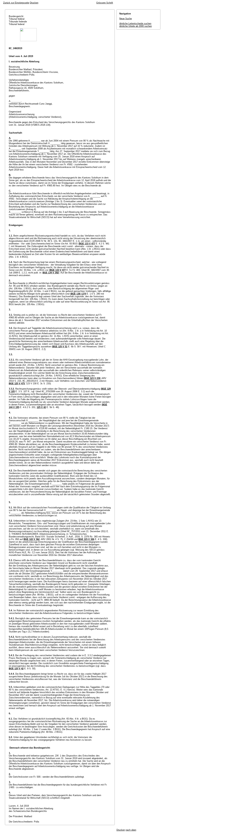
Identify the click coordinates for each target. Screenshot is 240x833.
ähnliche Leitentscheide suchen (135, 23)
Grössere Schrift (104, 2)
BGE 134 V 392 (51, 272)
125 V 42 (41, 407)
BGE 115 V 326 (86, 539)
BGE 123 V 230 (92, 378)
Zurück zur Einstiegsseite (16, 2)
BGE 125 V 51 (60, 346)
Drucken (34, 2)
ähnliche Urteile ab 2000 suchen (135, 26)
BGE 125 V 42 (16, 668)
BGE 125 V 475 (17, 383)
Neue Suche (125, 18)
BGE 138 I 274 (78, 293)
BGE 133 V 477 (87, 243)
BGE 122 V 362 (32, 539)
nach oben (131, 830)
